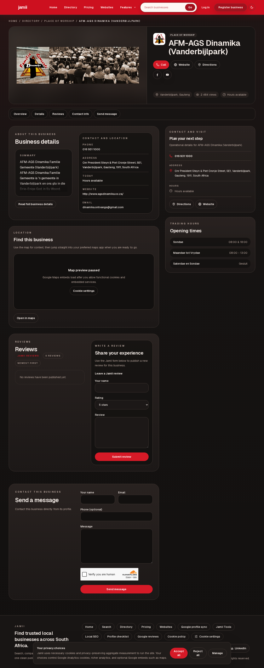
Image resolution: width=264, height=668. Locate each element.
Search (106, 627)
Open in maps (26, 318)
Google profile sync (194, 627)
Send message (116, 589)
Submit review (121, 456)
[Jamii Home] (23, 7)
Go (190, 7)
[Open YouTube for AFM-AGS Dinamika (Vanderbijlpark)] (167, 74)
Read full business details (35, 204)
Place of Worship (59, 21)
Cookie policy (177, 636)
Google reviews (148, 636)
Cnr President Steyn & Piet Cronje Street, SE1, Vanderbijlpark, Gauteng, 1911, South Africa (112, 165)
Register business (230, 7)
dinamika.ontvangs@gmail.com (103, 207)
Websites (106, 7)
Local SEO (91, 636)
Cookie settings (84, 291)
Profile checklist (118, 636)
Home (53, 7)
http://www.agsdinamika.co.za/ (103, 194)
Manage (217, 653)
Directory (70, 7)
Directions (210, 64)
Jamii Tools (223, 627)
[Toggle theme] (251, 7)
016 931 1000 (91, 149)
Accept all (179, 653)
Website (184, 64)
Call (163, 64)
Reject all (198, 653)
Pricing (89, 7)
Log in (206, 7)
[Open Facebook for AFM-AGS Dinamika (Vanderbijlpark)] (157, 74)
